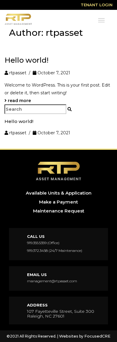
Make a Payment (58, 202)
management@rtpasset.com (52, 281)
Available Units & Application (59, 193)
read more (19, 100)
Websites (68, 336)
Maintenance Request (58, 211)
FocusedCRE (97, 336)
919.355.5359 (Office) (43, 243)
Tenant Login (96, 4)
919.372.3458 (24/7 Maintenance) (54, 250)
